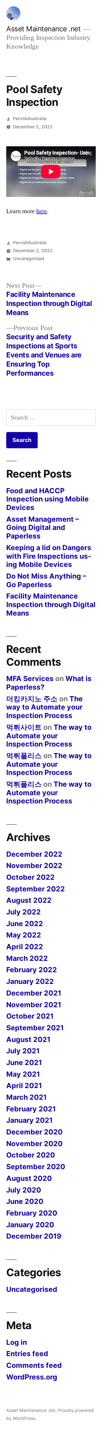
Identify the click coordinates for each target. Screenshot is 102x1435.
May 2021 (23, 1074)
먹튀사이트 (24, 727)
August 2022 (29, 900)
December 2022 (34, 854)
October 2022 (30, 877)
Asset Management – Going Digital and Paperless (42, 527)
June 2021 (24, 1062)
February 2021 (31, 1109)
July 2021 (23, 1051)
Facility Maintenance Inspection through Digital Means (50, 604)
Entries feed (27, 1353)
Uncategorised (28, 258)
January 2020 (30, 1224)
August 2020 (29, 1178)
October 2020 (30, 1155)
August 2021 (28, 1039)
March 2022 (27, 958)
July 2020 (23, 1190)
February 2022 (31, 969)
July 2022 (23, 912)
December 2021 (33, 993)
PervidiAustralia (29, 118)
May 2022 (23, 935)
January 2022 (30, 981)
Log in (16, 1342)
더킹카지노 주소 (32, 698)
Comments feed (34, 1365)
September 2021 (35, 1027)
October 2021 (30, 1016)
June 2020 (24, 1201)
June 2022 (24, 923)
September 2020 (35, 1166)
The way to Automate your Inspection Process (44, 707)
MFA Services (30, 678)
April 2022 (24, 946)
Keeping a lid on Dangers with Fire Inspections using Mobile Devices (48, 556)
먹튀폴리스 (24, 755)
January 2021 (29, 1120)
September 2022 (35, 889)
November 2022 (34, 865)
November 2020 (34, 1143)
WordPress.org (31, 1377)
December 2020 (34, 1132)
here (41, 211)
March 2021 (26, 1097)
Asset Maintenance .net (43, 28)
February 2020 (31, 1213)
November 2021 (33, 1004)
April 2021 (24, 1085)
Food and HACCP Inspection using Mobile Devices (47, 499)
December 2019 (33, 1236)
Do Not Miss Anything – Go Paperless (46, 580)
